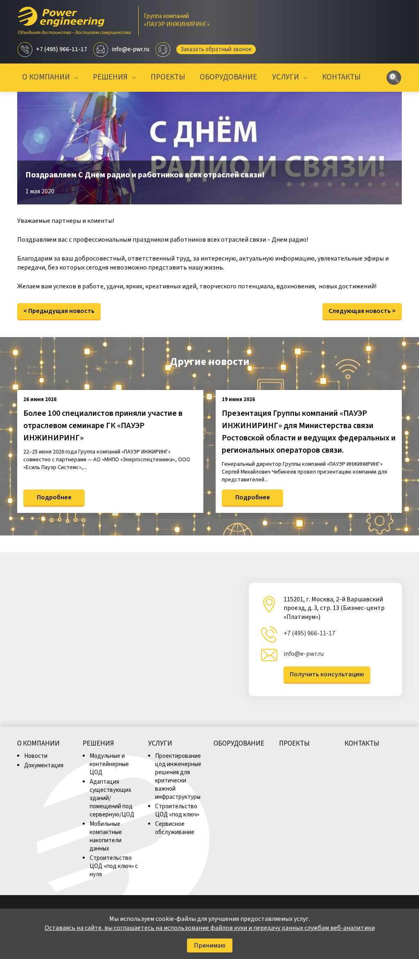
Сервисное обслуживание (174, 828)
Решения (110, 77)
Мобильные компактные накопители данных (106, 836)
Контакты (341, 77)
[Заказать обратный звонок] (163, 49)
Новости (35, 756)
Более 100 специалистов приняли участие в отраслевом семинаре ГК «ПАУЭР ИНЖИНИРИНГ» (102, 426)
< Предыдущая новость (59, 310)
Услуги (285, 77)
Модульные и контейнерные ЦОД (109, 764)
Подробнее (54, 497)
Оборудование (228, 77)
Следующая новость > (362, 310)
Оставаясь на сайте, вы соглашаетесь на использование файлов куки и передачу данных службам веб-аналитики (210, 927)
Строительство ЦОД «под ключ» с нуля (114, 866)
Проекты (168, 77)
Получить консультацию (327, 674)
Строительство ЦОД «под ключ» (177, 810)
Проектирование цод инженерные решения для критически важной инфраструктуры (178, 776)
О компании (46, 77)
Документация (43, 765)
